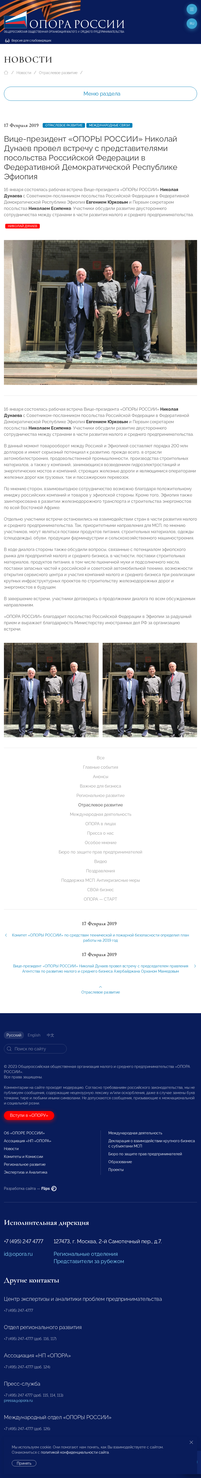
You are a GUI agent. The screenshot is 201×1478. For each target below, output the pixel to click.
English (34, 1035)
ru (192, 23)
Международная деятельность (100, 814)
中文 (50, 1035)
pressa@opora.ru (18, 1400)
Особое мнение (100, 842)
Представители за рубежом (89, 1261)
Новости (23, 73)
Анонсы (100, 776)
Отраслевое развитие (58, 73)
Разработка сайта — (27, 1188)
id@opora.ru (18, 1254)
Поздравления (100, 870)
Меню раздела (101, 94)
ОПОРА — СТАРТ (100, 899)
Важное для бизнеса (100, 786)
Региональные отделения (86, 1254)
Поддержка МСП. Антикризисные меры (100, 880)
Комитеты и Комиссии (23, 1156)
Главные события (100, 767)
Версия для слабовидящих (31, 40)
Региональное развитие (100, 795)
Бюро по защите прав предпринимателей (100, 852)
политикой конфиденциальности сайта (75, 1452)
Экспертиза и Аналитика (25, 1172)
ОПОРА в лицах (100, 823)
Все (100, 757)
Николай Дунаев (22, 226)
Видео (100, 861)
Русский (14, 1035)
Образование (120, 1162)
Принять (24, 1463)
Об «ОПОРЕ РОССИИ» (24, 1133)
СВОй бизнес (100, 889)
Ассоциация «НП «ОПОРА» (27, 1141)
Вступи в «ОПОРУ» (29, 1115)
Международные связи (109, 125)
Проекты (116, 1170)
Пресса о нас (100, 833)
